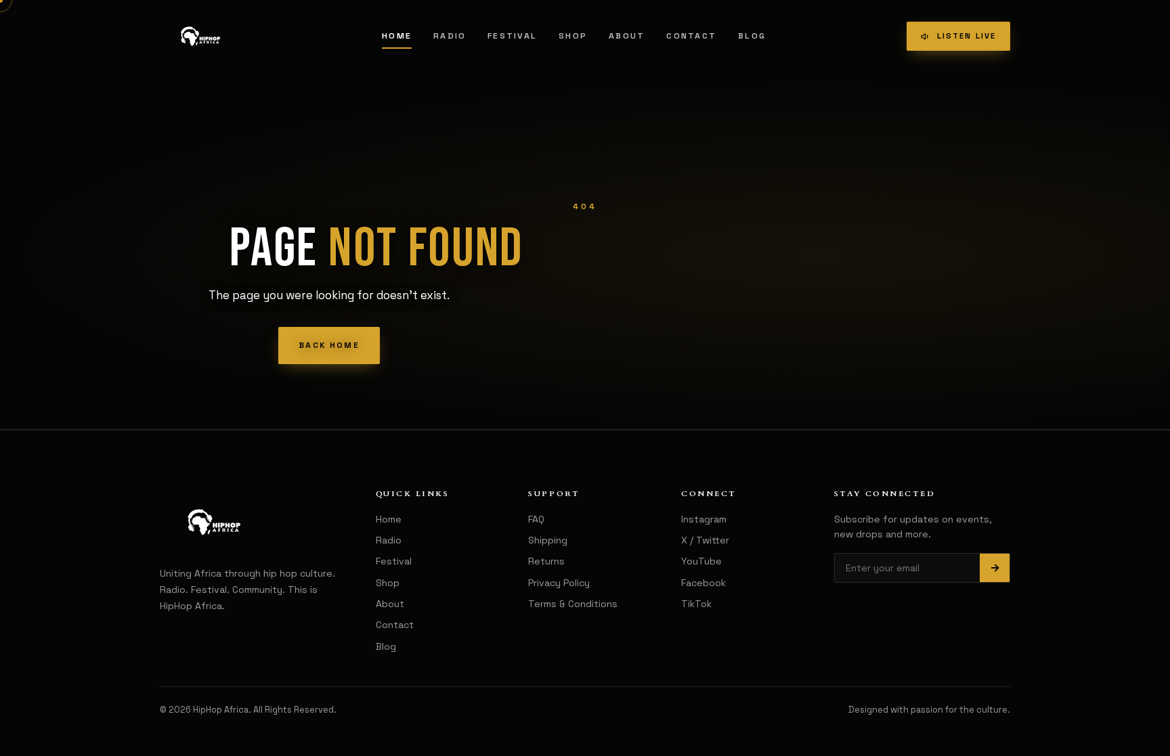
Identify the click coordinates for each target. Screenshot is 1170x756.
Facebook (703, 583)
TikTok (696, 604)
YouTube (701, 561)
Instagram (704, 519)
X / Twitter (705, 540)
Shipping (547, 540)
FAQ (536, 519)
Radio (449, 35)
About (627, 35)
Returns (546, 561)
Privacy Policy (559, 583)
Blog (752, 35)
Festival (512, 35)
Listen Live (966, 36)
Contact (691, 35)
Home (397, 35)
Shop (573, 35)
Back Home (329, 345)
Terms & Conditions (573, 604)
